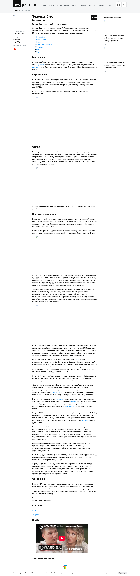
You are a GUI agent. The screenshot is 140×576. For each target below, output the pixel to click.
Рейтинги (30, 5)
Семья (38, 42)
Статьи (59, 5)
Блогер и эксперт (38, 20)
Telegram (35, 515)
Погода (83, 5)
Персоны (16, 10)
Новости (51, 5)
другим (35, 67)
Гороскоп (101, 5)
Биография (40, 37)
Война (43, 5)
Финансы (92, 5)
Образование (41, 40)
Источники (26, 10)
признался (86, 420)
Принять (122, 573)
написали (56, 392)
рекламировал (69, 406)
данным (41, 65)
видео (77, 359)
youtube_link (14, 49)
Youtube (35, 511)
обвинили (59, 399)
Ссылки (39, 49)
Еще (109, 5)
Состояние (40, 47)
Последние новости (112, 17)
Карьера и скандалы (44, 44)
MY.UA (17, 3)
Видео (66, 5)
